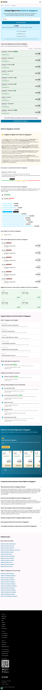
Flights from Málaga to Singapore (8, 594)
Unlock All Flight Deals (21, 22)
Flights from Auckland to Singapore (8, 590)
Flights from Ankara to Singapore (8, 588)
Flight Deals (4, 616)
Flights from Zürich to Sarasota (7, 548)
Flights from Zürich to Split (6, 554)
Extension (3, 618)
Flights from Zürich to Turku (6, 566)
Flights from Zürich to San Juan (7, 545)
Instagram (5, 635)
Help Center (4, 642)
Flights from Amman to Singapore (8, 581)
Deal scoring (4, 628)
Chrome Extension (5, 651)
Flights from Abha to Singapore (7, 573)
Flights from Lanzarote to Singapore (8, 592)
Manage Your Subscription (6, 680)
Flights (2, 5)
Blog (2, 620)
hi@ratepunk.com (5, 646)
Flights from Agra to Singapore (7, 577)
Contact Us (4, 644)
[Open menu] (40, 2)
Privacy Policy (4, 682)
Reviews (3, 622)
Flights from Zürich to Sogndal (7, 552)
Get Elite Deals (6, 447)
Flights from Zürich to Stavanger (7, 556)
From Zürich (7, 5)
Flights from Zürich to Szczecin (7, 560)
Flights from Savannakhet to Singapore (9, 596)
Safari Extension (5, 653)
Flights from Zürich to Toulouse (7, 564)
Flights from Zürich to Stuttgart (7, 558)
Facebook (5, 633)
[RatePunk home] (4, 2)
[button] (30, 48)
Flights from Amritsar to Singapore (8, 583)
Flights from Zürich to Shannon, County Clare (10, 550)
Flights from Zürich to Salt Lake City (8, 543)
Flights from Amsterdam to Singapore (9, 585)
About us (3, 626)
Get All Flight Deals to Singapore (20, 121)
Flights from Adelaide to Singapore (8, 575)
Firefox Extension (5, 655)
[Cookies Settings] (1, 688)
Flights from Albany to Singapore (8, 579)
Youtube (5, 637)
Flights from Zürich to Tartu (6, 562)
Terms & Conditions (5, 684)
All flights (3, 624)
